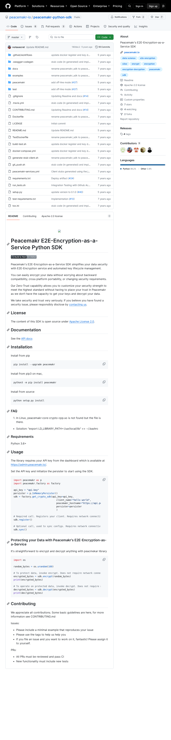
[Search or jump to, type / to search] (129, 6)
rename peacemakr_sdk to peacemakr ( (73, 68)
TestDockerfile (20, 137)
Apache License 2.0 (81, 321)
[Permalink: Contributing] (8, 603)
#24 (71, 178)
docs (15, 68)
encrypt (135, 64)
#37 (74, 82)
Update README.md (37, 47)
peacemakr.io (132, 52)
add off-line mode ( (61, 82)
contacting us (77, 304)
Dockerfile (18, 116)
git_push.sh (19, 164)
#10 (72, 198)
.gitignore (18, 96)
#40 (80, 192)
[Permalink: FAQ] (8, 411)
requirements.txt (22, 178)
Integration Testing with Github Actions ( (73, 185)
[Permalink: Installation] (8, 347)
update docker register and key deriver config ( (77, 54)
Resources (57, 6)
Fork (140, 17)
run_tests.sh (19, 185)
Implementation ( (60, 198)
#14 (85, 96)
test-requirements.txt (24, 198)
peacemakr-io (20, 17)
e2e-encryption (147, 58)
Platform (20, 6)
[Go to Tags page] (37, 37)
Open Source (78, 6)
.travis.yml (18, 102)
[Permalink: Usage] (8, 451)
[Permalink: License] (8, 312)
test (15, 89)
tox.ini (16, 205)
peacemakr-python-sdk (52, 17)
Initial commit (58, 123)
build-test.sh (19, 144)
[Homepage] (8, 6)
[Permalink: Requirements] (8, 436)
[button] (104, 364)
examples (18, 75)
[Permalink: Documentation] (8, 329)
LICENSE (17, 123)
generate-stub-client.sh (25, 157)
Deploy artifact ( (60, 178)
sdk (124, 75)
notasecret (18, 47)
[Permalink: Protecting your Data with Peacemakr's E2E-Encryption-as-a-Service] (8, 542)
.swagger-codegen (23, 61)
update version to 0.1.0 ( (64, 192)
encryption (149, 64)
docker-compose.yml (24, 150)
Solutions (38, 6)
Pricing (117, 6)
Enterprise (100, 6)
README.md (19, 130)
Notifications (121, 17)
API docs (26, 338)
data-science (128, 58)
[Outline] (109, 216)
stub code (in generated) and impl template (75, 61)
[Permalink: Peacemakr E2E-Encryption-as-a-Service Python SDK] (8, 244)
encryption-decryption (133, 69)
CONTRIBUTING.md (24, 109)
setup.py (17, 192)
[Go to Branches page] (30, 37)
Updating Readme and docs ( (67, 96)
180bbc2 (76, 47)
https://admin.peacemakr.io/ (28, 464)
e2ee (124, 64)
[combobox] (72, 37)
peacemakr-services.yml (26, 171)
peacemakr (19, 82)
